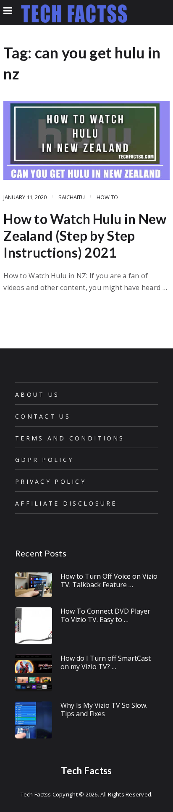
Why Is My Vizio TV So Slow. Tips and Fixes (103, 709)
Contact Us (43, 416)
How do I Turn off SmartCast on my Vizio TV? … (105, 662)
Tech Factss (86, 770)
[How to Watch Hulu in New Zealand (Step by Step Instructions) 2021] (86, 140)
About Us (37, 394)
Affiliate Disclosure (66, 503)
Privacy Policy (50, 481)
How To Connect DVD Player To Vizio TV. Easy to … (105, 615)
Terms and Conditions (70, 438)
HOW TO (107, 197)
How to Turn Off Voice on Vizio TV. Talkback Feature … (108, 580)
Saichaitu (71, 197)
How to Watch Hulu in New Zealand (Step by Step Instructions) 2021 (84, 236)
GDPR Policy (44, 460)
